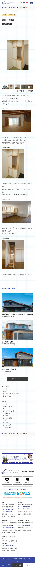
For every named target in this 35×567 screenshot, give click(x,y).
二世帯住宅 (6, 413)
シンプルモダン (8, 418)
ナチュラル (6, 415)
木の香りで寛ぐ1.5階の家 (9, 370)
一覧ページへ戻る (15, 379)
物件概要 (30, 91)
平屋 (4, 420)
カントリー (6, 422)
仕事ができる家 (8, 406)
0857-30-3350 (26, 507)
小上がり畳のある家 (8, 343)
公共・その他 (7, 396)
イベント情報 (17, 565)
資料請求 (29, 565)
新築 (4, 391)
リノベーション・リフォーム (12, 393)
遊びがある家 (7, 425)
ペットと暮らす (8, 427)
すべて (5, 389)
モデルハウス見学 (5, 565)
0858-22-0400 (10, 509)
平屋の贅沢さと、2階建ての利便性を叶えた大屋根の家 (17, 315)
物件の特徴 (20, 91)
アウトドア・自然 (8, 411)
